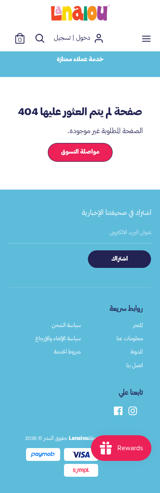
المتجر (138, 325)
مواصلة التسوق (80, 152)
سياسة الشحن (66, 325)
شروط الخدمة (67, 351)
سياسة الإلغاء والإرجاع (58, 338)
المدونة (137, 351)
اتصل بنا (134, 365)
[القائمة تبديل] (146, 38)
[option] (80, 59)
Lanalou (78, 438)
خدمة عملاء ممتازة (80, 59)
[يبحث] (40, 38)
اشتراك (119, 259)
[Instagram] (132, 410)
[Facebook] (118, 410)
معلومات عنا (129, 338)
